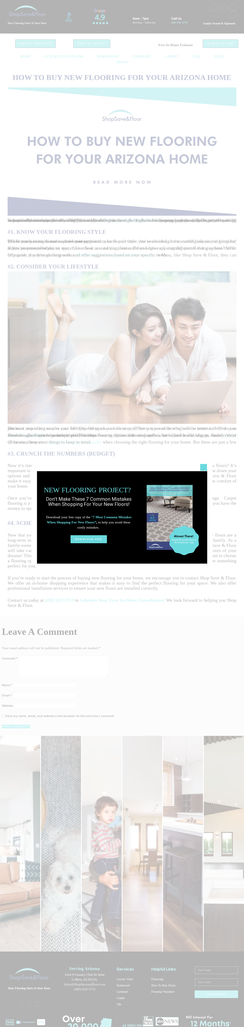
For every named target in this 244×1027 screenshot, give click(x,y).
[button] (89, 539)
